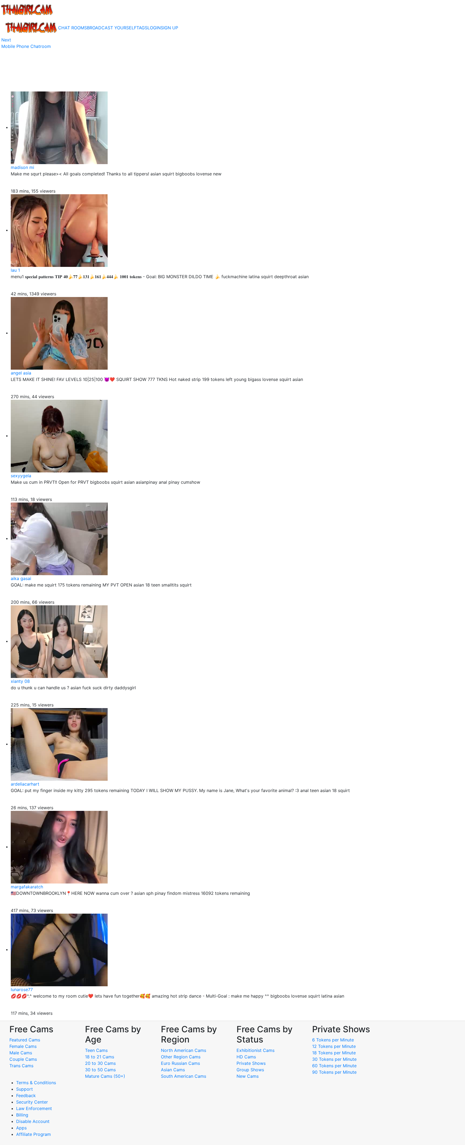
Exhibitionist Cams (255, 1050)
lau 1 (15, 270)
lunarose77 (22, 989)
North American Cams (183, 1050)
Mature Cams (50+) (105, 1076)
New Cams (248, 1076)
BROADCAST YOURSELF (111, 27)
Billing (22, 1115)
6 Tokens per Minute (333, 1039)
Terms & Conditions (36, 1082)
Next (6, 40)
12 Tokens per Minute (334, 1046)
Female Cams (23, 1046)
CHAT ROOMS (72, 27)
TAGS (141, 27)
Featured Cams (24, 1039)
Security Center (32, 1102)
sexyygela (21, 475)
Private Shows (251, 1063)
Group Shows (250, 1069)
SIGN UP (169, 27)
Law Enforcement (34, 1108)
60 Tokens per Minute (334, 1065)
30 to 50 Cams (100, 1069)
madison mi (22, 167)
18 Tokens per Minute (334, 1052)
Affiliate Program (34, 1134)
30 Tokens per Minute (334, 1059)
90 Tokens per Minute (334, 1072)
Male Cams (20, 1052)
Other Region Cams (180, 1056)
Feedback (26, 1095)
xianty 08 (20, 681)
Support (24, 1089)
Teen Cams (96, 1050)
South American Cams (183, 1076)
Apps (21, 1127)
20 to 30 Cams (100, 1063)
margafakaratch (27, 886)
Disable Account (33, 1121)
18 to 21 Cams (99, 1056)
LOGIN (154, 27)
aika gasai (21, 578)
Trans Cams (21, 1065)
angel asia (21, 373)
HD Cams (246, 1056)
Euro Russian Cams (180, 1063)
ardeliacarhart (25, 784)
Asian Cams (173, 1069)
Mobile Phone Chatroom (26, 46)
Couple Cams (23, 1059)
